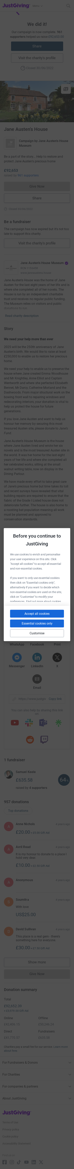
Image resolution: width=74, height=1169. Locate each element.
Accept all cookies (37, 613)
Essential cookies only (37, 623)
